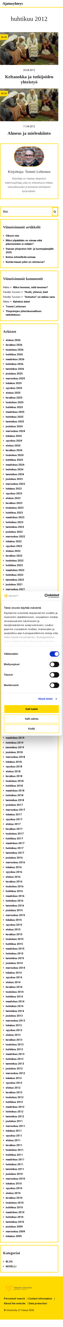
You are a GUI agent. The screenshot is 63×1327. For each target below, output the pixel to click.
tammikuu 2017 (15, 852)
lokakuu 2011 (14, 1130)
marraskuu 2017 (15, 809)
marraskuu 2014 (15, 967)
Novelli (11, 1266)
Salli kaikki (31, 709)
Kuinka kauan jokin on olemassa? (25, 261)
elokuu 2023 (13, 498)
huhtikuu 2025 (14, 407)
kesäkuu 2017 (14, 828)
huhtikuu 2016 (14, 891)
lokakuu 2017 (14, 814)
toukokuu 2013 (15, 1044)
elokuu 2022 (13, 551)
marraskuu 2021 (15, 589)
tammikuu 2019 (15, 747)
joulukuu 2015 (14, 910)
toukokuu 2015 (15, 939)
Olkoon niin (12, 235)
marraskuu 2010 (15, 1178)
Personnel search (14, 1298)
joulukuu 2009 (14, 1226)
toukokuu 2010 (15, 1202)
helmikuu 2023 (14, 522)
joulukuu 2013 (14, 1015)
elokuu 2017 (13, 824)
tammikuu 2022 (15, 579)
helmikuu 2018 (14, 795)
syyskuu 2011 (14, 1135)
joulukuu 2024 (14, 426)
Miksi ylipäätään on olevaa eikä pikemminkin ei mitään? (24, 242)
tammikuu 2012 (15, 1116)
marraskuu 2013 (15, 1020)
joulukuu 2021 (14, 584)
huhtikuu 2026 (14, 354)
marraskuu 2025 (15, 378)
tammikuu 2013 (15, 1063)
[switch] (54, 664)
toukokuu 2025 (15, 402)
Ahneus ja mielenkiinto (29, 133)
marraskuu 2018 (15, 757)
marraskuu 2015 (15, 915)
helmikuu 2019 (14, 742)
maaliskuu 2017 (15, 843)
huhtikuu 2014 (14, 996)
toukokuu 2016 (15, 886)
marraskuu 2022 (15, 536)
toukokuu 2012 (15, 1097)
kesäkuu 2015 (14, 934)
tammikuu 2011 (15, 1169)
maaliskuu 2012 (15, 1106)
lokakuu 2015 (14, 919)
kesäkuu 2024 (14, 450)
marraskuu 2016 (15, 862)
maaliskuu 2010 (15, 1212)
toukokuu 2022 (15, 560)
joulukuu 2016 (14, 857)
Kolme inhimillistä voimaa (20, 257)
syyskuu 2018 (14, 766)
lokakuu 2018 (14, 761)
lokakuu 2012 (14, 1078)
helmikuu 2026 (14, 364)
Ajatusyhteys (13, 3)
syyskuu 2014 (14, 977)
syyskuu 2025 (14, 388)
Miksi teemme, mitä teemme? (30, 287)
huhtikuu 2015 (14, 943)
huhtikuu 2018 (14, 785)
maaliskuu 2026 (15, 359)
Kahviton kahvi (21, 301)
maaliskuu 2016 (15, 896)
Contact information (40, 1298)
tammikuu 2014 (15, 1011)
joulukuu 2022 (14, 531)
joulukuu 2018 (14, 752)
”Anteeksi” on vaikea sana (39, 296)
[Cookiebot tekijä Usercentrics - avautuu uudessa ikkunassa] (45, 596)
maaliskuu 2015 (15, 948)
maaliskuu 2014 (15, 1001)
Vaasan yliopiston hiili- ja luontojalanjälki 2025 (30, 250)
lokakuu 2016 (14, 867)
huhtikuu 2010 (14, 1207)
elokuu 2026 (13, 340)
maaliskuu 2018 (15, 790)
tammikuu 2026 (15, 368)
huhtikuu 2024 (14, 459)
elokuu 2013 (13, 1034)
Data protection (38, 1303)
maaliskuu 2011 (15, 1159)
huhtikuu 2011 (14, 1154)
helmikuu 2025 (14, 416)
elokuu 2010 (13, 1193)
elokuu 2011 (13, 1140)
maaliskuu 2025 (15, 411)
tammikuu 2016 (15, 905)
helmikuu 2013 (14, 1058)
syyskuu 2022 (14, 546)
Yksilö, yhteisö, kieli (36, 292)
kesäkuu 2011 (14, 1145)
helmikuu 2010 (14, 1217)
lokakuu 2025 (14, 383)
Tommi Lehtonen (16, 306)
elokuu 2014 (13, 982)
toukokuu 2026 (15, 349)
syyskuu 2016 (14, 872)
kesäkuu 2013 (14, 1039)
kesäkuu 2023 (14, 503)
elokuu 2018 (13, 771)
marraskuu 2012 (15, 1073)
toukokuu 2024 (15, 455)
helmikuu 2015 (14, 953)
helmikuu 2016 (14, 900)
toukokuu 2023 (15, 507)
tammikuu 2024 (15, 474)
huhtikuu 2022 (14, 565)
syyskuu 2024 (14, 440)
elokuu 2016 (13, 876)
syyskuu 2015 (14, 924)
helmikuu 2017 (14, 848)
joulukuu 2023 (14, 479)
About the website (15, 1303)
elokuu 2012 (13, 1087)
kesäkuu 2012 (14, 1092)
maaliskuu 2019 (15, 737)
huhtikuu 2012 (14, 1102)
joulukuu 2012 (14, 1068)
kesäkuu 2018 (14, 776)
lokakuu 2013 (14, 1025)
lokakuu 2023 (14, 488)
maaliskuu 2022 (15, 570)
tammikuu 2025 (15, 421)
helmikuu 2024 (14, 469)
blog (4, 37)
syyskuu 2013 (14, 1030)
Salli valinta (31, 718)
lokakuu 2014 (14, 972)
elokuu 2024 (13, 445)
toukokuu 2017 (15, 833)
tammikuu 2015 (15, 958)
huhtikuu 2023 (14, 512)
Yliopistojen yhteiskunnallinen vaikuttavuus (23, 313)
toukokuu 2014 (15, 991)
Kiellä (31, 728)
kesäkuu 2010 (14, 1197)
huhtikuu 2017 (14, 838)
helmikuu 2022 (14, 574)
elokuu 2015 (13, 929)
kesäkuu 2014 (14, 987)
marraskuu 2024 (15, 431)
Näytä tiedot (45, 698)
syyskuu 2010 (14, 1188)
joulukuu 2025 (14, 373)
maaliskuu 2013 (15, 1054)
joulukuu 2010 (14, 1174)
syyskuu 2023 (14, 493)
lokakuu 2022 (14, 541)
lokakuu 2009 (14, 1236)
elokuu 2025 (13, 392)
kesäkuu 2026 (14, 344)
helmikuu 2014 (14, 1006)
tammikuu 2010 (15, 1221)
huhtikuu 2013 (14, 1049)
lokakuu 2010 (14, 1183)
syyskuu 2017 (14, 819)
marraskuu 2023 (15, 483)
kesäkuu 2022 (14, 555)
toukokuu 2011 (15, 1149)
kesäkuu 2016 (14, 881)
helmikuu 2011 (14, 1164)
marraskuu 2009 (15, 1231)
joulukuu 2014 (14, 963)
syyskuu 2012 (14, 1082)
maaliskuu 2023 (15, 517)
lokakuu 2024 (14, 436)
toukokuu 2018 (15, 781)
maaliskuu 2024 (15, 464)
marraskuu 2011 (15, 1126)
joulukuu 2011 (14, 1121)
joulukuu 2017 (14, 804)
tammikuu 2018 (15, 800)
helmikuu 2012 (14, 1111)
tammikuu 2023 (15, 526)
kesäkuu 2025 (14, 397)
